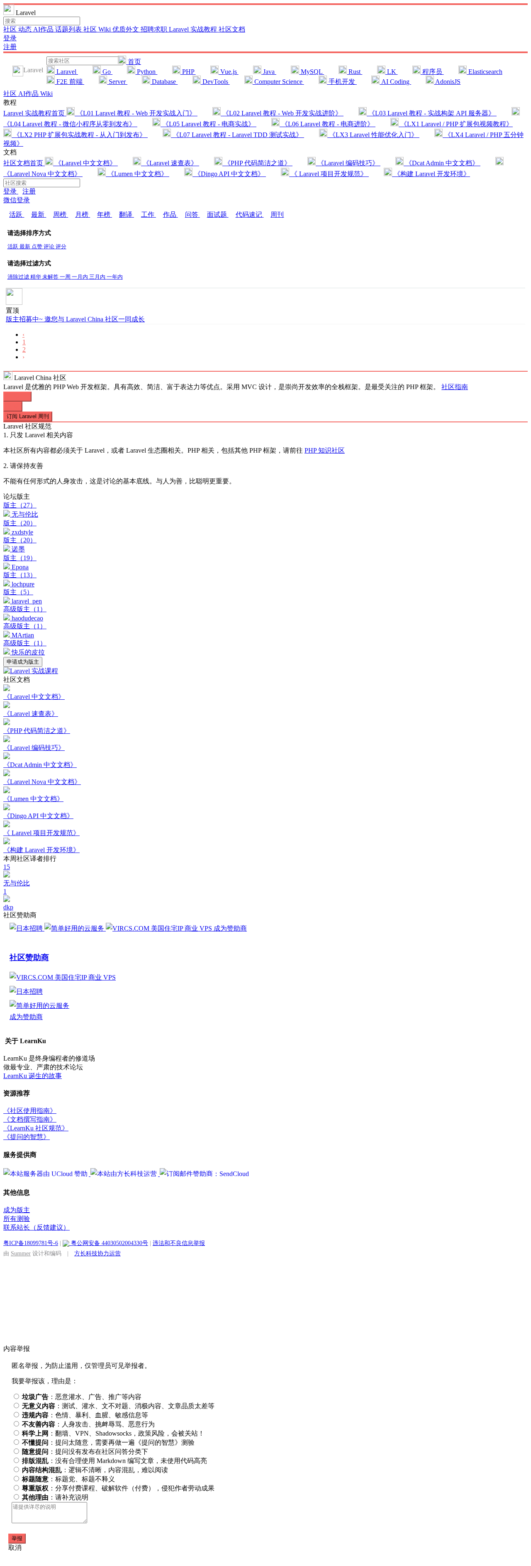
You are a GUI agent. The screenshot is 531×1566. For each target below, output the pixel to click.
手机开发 (342, 81)
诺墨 (18, 549)
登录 (10, 38)
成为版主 (16, 1209)
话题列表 (69, 29)
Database (164, 81)
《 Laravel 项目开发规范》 (329, 173)
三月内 (98, 277)
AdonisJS (447, 81)
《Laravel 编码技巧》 (348, 163)
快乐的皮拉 (28, 652)
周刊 (277, 214)
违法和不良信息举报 (179, 1243)
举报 (17, 1538)
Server (117, 81)
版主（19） (20, 557)
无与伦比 (25, 514)
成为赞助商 (230, 928)
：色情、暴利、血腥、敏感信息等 (85, 1415)
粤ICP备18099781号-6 (30, 1243)
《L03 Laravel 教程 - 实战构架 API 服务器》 (432, 113)
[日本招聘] (27, 928)
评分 (61, 247)
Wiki (46, 93)
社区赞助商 (29, 957)
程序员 (432, 71)
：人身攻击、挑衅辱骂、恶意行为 (88, 1424)
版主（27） (20, 505)
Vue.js (229, 71)
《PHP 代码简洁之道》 (257, 163)
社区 (10, 29)
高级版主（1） (24, 609)
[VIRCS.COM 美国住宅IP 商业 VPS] (160, 928)
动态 (25, 29)
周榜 (60, 214)
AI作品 (44, 29)
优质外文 (126, 29)
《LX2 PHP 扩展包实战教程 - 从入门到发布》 (80, 134)
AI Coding (395, 81)
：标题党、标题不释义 (68, 1479)
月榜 (82, 214)
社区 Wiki (97, 29)
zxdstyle (22, 532)
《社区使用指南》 (29, 1110)
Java (268, 71)
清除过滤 (18, 277)
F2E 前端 (69, 81)
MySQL (311, 71)
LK (391, 71)
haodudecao (27, 618)
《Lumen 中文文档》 (137, 173)
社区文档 (232, 29)
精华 (36, 277)
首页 (133, 61)
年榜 (104, 214)
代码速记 (250, 214)
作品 (170, 214)
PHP (188, 71)
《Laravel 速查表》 (170, 163)
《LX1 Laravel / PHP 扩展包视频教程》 (456, 123)
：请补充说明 (55, 1497)
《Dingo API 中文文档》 (229, 173)
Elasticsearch (484, 71)
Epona (20, 567)
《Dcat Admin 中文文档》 (442, 163)
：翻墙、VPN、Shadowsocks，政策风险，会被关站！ (113, 1433)
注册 (10, 46)
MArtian (23, 635)
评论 (50, 247)
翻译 (126, 214)
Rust (354, 71)
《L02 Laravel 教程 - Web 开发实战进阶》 (282, 113)
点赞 (38, 247)
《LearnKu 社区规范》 (35, 1128)
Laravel (66, 71)
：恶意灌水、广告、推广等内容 (81, 1396)
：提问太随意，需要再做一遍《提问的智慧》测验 (108, 1442)
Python (146, 71)
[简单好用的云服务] (75, 928)
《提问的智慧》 (26, 1136)
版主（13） (20, 574)
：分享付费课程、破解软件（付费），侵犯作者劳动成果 (118, 1488)
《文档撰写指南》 (29, 1119)
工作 (148, 214)
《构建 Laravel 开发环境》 (431, 173)
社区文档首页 (24, 163)
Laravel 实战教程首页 (34, 113)
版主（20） (20, 523)
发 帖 (13, 406)
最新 (38, 214)
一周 (66, 277)
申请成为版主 (23, 662)
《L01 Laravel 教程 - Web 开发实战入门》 (136, 113)
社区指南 (454, 386)
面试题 (218, 214)
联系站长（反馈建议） (36, 1227)
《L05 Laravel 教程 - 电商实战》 (208, 123)
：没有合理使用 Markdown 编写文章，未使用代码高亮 (114, 1460)
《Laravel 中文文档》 (85, 163)
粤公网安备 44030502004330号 (108, 1243)
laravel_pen (27, 601)
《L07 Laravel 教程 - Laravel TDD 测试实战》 (237, 134)
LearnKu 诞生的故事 (32, 1075)
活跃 (16, 214)
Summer (21, 1253)
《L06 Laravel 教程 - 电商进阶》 (327, 123)
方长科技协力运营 (97, 1253)
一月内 (80, 277)
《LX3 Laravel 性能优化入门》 (373, 134)
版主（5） (18, 592)
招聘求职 (155, 29)
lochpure (23, 584)
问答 (192, 214)
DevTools (215, 81)
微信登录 (16, 199)
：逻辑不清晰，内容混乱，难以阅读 (95, 1469)
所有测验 (16, 1218)
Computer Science (278, 81)
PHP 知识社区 (324, 450)
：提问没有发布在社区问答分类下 (85, 1451)
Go (106, 71)
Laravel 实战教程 (194, 29)
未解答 (51, 277)
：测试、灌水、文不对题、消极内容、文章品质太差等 (118, 1405)
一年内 (115, 277)
